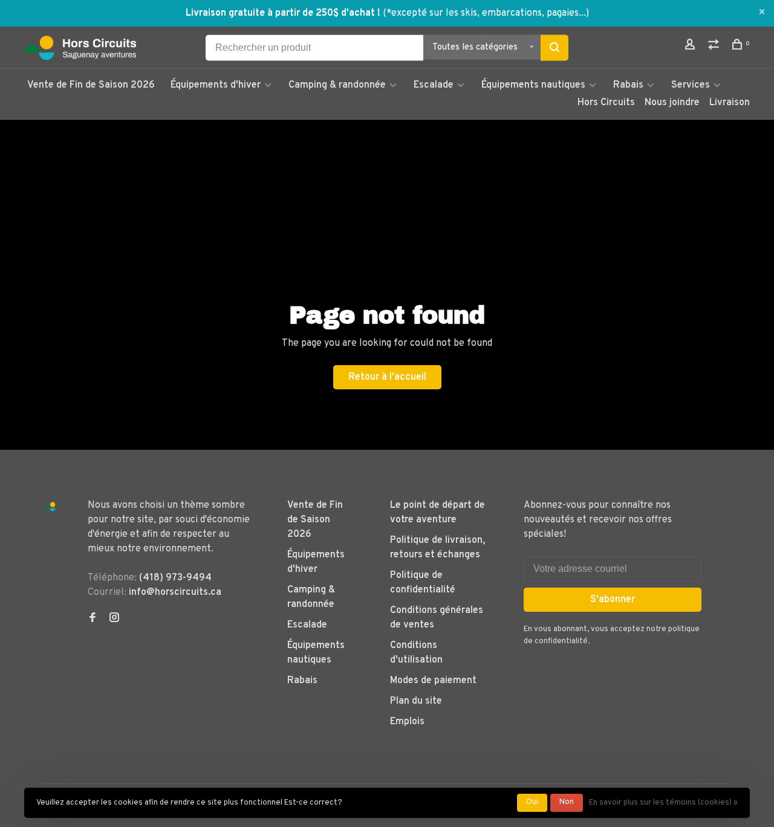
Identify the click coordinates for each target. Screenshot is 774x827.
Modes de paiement (433, 681)
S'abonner (612, 600)
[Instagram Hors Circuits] (114, 619)
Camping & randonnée (337, 85)
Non (566, 802)
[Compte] (691, 47)
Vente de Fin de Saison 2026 (91, 85)
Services (690, 85)
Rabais (629, 85)
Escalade (434, 85)
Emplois (407, 722)
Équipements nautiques (533, 85)
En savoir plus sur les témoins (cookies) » (663, 803)
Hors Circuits (606, 103)
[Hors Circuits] (49, 507)
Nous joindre (672, 103)
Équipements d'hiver (216, 85)
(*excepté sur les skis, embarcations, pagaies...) (486, 13)
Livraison (729, 103)
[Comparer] (715, 47)
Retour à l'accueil (387, 377)
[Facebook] (92, 619)
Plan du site (416, 701)
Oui (532, 802)
